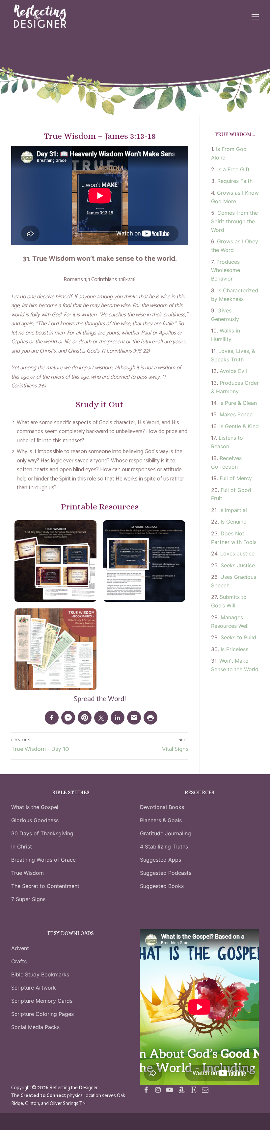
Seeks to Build (238, 637)
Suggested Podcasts (165, 873)
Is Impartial (233, 510)
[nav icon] (255, 17)
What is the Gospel (34, 807)
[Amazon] (181, 1090)
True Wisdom (27, 873)
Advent (20, 948)
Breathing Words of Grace (43, 859)
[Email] (205, 1090)
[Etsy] (193, 1090)
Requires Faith (235, 181)
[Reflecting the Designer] (146, 1090)
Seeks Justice (238, 565)
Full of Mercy (236, 478)
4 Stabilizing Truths (164, 846)
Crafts (19, 961)
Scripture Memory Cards (41, 1000)
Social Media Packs (35, 1027)
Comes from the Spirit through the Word (234, 221)
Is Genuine (233, 521)
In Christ (21, 846)
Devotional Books (162, 807)
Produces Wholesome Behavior (225, 270)
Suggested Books (162, 886)
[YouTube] (170, 1090)
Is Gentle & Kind (239, 426)
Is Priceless (234, 649)
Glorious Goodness (35, 820)
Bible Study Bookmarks (40, 974)
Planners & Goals (161, 820)
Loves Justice (237, 553)
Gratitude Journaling (165, 833)
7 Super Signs (28, 899)
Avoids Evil (233, 371)
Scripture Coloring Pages (42, 1014)
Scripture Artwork (33, 987)
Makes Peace (236, 414)
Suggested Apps (160, 859)
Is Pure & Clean (238, 403)
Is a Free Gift (233, 169)
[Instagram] (158, 1090)
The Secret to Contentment (45, 886)
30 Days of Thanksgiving (42, 833)
